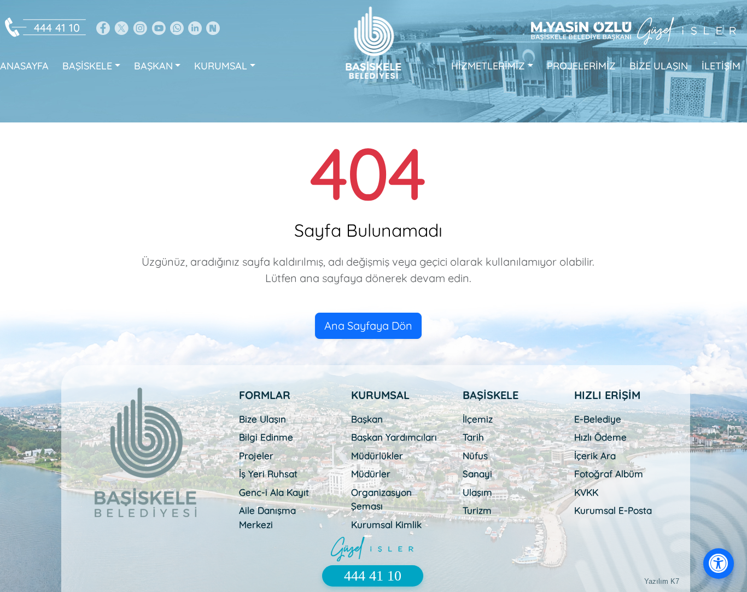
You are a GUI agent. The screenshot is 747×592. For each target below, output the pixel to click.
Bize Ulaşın (262, 419)
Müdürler (370, 473)
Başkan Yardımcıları (394, 437)
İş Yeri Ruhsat (268, 473)
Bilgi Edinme (266, 437)
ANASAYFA (24, 66)
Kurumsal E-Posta (613, 510)
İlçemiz (478, 419)
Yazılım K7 (661, 581)
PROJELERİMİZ (581, 66)
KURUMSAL (220, 66)
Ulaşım (477, 492)
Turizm (477, 510)
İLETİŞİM (721, 66)
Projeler (256, 455)
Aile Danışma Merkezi (267, 517)
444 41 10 (57, 27)
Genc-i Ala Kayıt (274, 492)
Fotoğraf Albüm (608, 473)
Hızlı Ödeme (600, 437)
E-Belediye (597, 419)
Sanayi (477, 473)
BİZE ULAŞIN (658, 66)
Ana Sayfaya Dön (368, 325)
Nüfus (475, 455)
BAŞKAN (153, 66)
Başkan (367, 419)
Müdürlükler (377, 455)
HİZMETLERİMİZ (488, 66)
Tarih (473, 437)
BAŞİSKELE (87, 66)
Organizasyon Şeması (381, 499)
